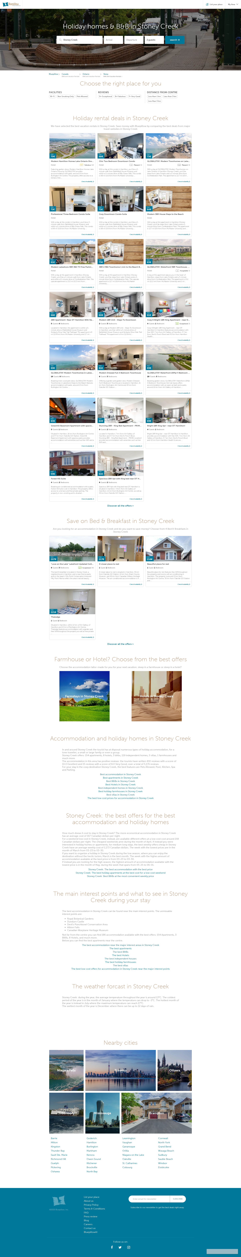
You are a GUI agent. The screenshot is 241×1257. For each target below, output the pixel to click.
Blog (86, 1220)
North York (164, 1142)
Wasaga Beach (166, 1150)
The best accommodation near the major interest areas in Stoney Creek (120, 945)
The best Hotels (120, 955)
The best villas (120, 965)
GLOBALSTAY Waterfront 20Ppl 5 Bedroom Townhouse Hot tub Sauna (180, 373)
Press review (90, 1216)
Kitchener (92, 1163)
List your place (91, 1197)
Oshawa (55, 1171)
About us (88, 1200)
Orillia (125, 1150)
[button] (112, 1247)
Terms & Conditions (94, 1208)
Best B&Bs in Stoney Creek (120, 781)
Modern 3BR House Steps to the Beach (165, 214)
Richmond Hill (58, 1159)
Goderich (92, 1138)
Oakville (126, 1159)
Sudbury (162, 1154)
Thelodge (55, 617)
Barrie (54, 1138)
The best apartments (120, 948)
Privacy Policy (91, 1204)
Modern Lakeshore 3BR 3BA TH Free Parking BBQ (74, 267)
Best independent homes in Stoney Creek (120, 787)
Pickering (56, 1167)
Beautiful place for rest (158, 564)
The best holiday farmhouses (120, 962)
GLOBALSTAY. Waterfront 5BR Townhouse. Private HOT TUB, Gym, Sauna (181, 267)
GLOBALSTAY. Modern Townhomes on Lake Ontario (171, 161)
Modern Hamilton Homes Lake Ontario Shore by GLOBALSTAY (80, 161)
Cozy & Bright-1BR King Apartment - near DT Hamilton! (173, 320)
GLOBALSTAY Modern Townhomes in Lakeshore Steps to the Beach (82, 373)
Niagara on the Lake (133, 1154)
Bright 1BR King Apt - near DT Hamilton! (166, 426)
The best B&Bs (120, 951)
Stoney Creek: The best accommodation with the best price (120, 869)
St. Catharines (129, 1163)
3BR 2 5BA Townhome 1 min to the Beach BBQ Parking (124, 267)
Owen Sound (94, 1159)
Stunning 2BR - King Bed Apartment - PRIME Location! (124, 426)
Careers (88, 1224)
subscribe (178, 1199)
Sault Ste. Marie (59, 1154)
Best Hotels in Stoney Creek (120, 784)
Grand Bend (164, 1146)
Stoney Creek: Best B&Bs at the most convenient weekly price (120, 876)
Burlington (92, 1146)
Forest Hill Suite (58, 478)
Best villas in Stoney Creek (120, 794)
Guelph (55, 1163)
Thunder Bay (58, 1150)
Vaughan (127, 1142)
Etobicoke (163, 1167)
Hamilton (92, 1142)
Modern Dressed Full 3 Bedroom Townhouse (120, 373)
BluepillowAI (90, 1232)
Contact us (90, 1228)
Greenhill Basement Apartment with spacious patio (75, 426)
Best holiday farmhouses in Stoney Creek (120, 791)
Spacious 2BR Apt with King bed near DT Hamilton (123, 478)
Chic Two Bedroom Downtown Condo (117, 161)
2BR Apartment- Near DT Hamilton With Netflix (73, 320)
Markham (92, 1150)
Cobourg (127, 1167)
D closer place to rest (109, 564)
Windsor (162, 1163)
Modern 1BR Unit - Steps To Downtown (117, 320)
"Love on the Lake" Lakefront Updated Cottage (73, 564)
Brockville (92, 1167)
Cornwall (163, 1138)
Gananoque (128, 1146)
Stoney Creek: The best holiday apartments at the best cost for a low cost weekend (120, 872)
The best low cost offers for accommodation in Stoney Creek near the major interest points (120, 968)
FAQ (86, 1212)
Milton (54, 1142)
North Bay (92, 1171)
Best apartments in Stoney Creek (120, 777)
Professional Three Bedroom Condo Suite (70, 214)
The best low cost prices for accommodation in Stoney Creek (120, 798)
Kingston (55, 1146)
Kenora (90, 1154)
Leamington (128, 1138)
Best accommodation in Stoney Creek (120, 774)
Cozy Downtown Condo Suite (113, 214)
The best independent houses (120, 958)
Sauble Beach (165, 1159)
